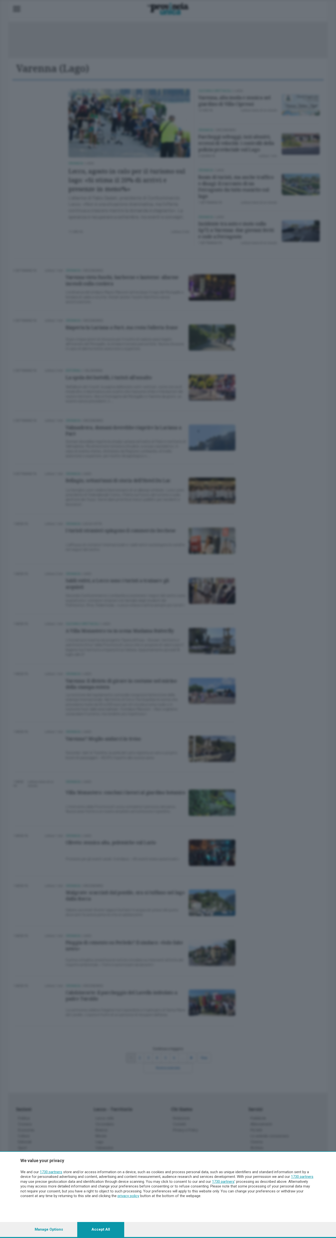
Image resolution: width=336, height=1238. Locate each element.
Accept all (101, 1229)
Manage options (49, 1229)
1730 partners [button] (51, 1172)
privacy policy (128, 1196)
